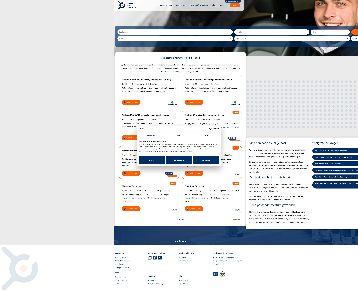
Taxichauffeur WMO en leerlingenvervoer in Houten (145, 115)
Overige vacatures (122, 267)
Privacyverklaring (121, 277)
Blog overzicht (184, 280)
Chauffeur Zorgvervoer (132, 186)
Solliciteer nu (131, 102)
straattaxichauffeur (128, 68)
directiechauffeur (165, 68)
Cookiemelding (121, 280)
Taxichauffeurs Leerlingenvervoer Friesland (205, 115)
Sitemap (118, 284)
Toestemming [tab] (151, 135)
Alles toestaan (205, 160)
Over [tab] (207, 135)
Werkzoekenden (165, 5)
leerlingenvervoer (217, 65)
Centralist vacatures (123, 261)
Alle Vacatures (120, 257)
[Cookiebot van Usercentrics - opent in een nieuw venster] (211, 129)
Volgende (238, 219)
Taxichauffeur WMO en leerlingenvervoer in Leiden (208, 79)
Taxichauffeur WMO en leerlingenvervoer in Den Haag (146, 79)
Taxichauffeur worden (199, 5)
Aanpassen (178, 160)
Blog (214, 5)
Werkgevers (181, 5)
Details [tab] (179, 135)
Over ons (223, 5)
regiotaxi (236, 65)
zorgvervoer (196, 65)
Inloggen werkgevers (232, 1)
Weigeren (152, 160)
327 (183, 219)
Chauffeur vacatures (123, 264)
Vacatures (235, 5)
